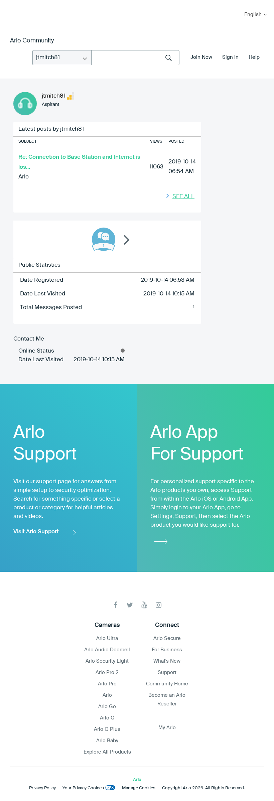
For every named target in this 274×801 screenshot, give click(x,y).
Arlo (23, 177)
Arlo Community (32, 41)
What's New (166, 661)
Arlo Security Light (107, 661)
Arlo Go (107, 706)
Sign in (230, 57)
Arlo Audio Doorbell (107, 649)
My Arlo (9, 4)
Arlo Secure (167, 638)
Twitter (130, 605)
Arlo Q (107, 717)
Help (254, 57)
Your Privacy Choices (83, 788)
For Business (167, 649)
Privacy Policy (42, 788)
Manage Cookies (138, 788)
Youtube (144, 605)
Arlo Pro (107, 683)
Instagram (158, 605)
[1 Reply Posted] (104, 239)
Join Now (201, 57)
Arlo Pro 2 (107, 672)
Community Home (167, 683)
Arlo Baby (107, 740)
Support (167, 672)
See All (183, 196)
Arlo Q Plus (107, 729)
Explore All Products (107, 752)
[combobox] (135, 57)
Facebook (115, 605)
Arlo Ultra (107, 638)
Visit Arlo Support (36, 532)
